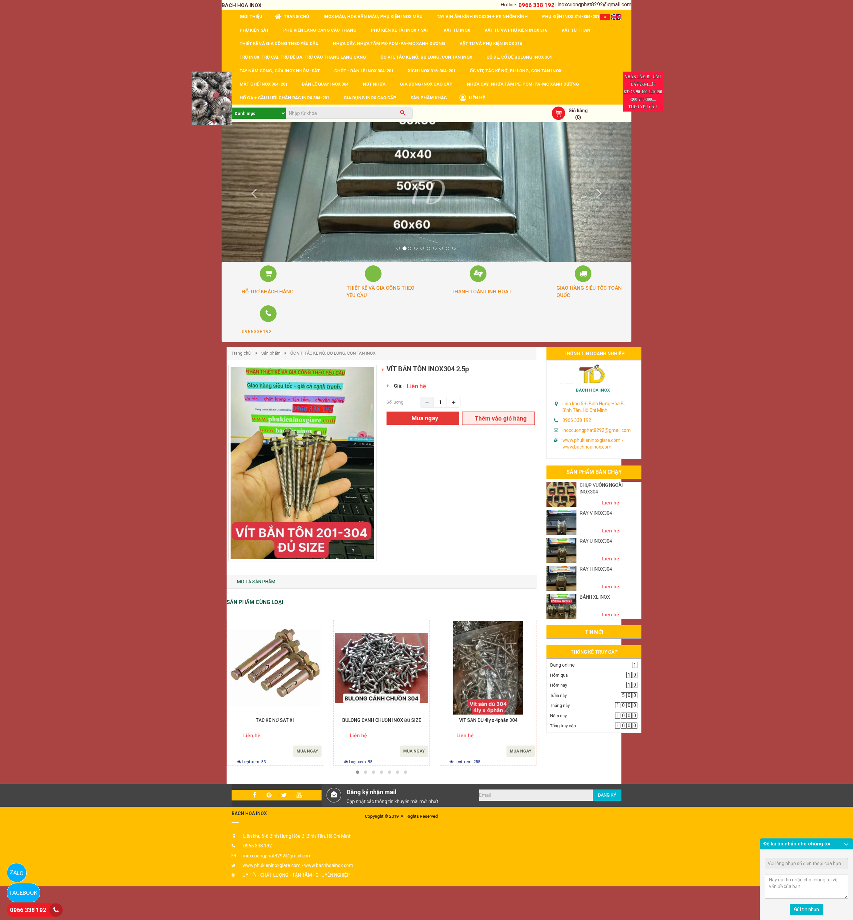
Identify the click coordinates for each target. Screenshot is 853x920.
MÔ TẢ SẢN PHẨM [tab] (256, 581)
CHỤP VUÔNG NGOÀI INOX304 (601, 488)
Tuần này (558, 695)
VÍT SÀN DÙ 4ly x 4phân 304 (488, 720)
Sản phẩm (271, 353)
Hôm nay (558, 685)
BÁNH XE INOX (595, 597)
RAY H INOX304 (596, 569)
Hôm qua (559, 675)
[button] (252, 192)
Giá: (398, 386)
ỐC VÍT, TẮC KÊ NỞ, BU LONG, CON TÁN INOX (333, 353)
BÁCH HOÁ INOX (593, 390)
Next (388, 470)
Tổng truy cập (563, 725)
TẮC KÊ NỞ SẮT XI (275, 720)
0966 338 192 (536, 5)
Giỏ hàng (578, 110)
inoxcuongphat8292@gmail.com (594, 4)
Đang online (562, 665)
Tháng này (560, 705)
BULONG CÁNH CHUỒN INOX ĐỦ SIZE (381, 720)
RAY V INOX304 (596, 513)
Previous (218, 470)
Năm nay (558, 715)
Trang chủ (241, 353)
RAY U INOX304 (596, 541)
